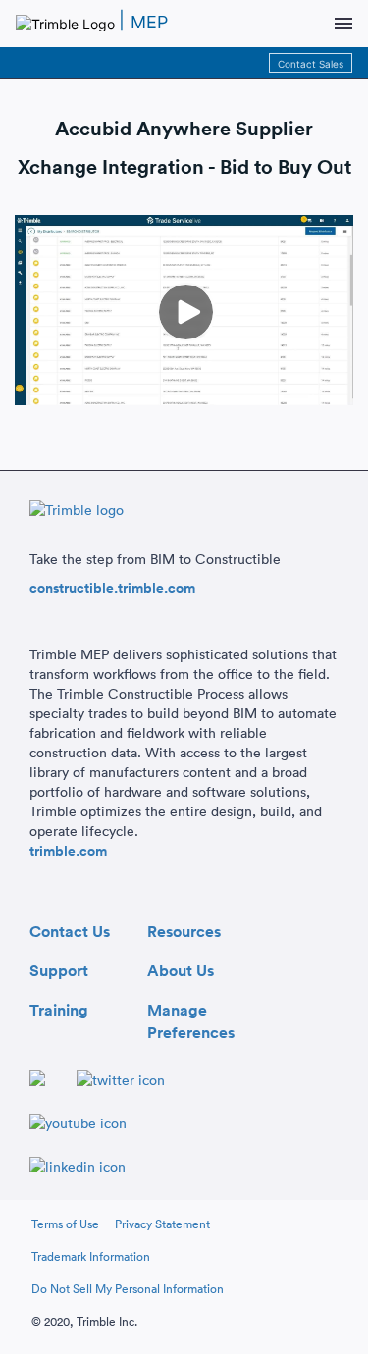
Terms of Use (65, 1224)
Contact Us (69, 929)
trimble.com (68, 850)
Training (58, 1008)
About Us (180, 968)
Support (58, 968)
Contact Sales (310, 64)
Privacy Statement (162, 1224)
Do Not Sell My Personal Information (127, 1288)
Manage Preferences (191, 1008)
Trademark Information (90, 1256)
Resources (184, 929)
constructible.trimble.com (112, 588)
